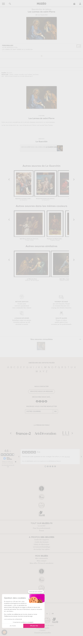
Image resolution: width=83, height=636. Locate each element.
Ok (55, 411)
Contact (42, 630)
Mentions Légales (42, 628)
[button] (4, 632)
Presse (41, 530)
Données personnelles (42, 632)
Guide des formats (41, 542)
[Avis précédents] (19, 456)
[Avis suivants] (81, 456)
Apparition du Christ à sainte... (23, 199)
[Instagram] (40, 402)
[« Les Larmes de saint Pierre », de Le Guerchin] (41, 346)
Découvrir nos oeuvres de (39, 147)
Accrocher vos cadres (41, 549)
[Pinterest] (43, 402)
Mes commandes (41, 558)
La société (41, 525)
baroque (52, 122)
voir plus (67, 456)
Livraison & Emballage (41, 547)
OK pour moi (34, 625)
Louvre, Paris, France (46, 125)
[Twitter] (45, 402)
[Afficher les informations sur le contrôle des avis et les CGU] (15, 462)
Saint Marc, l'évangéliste (66, 279)
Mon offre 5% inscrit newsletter (41, 563)
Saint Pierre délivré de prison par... (29, 239)
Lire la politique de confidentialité (13, 619)
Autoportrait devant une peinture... (45, 199)
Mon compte (41, 560)
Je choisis (13, 625)
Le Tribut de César (32, 279)
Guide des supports (41, 539)
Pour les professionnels (41, 528)
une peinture (16, 122)
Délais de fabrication (41, 544)
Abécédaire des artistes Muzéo (41, 362)
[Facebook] (37, 402)
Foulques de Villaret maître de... (55, 239)
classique (32, 122)
